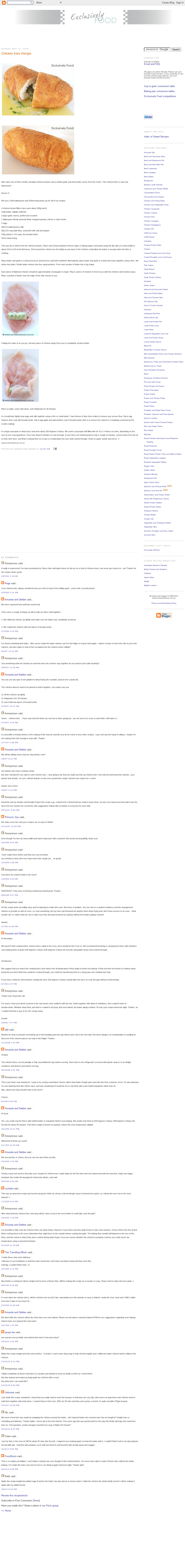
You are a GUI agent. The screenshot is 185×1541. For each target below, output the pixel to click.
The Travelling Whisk (16, 1252)
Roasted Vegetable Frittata (155, 462)
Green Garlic (149, 285)
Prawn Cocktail (150, 402)
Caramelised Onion (152, 193)
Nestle (146, 581)
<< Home (6, 1510)
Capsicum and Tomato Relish (156, 189)
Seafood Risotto (151, 474)
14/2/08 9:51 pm (9, 843)
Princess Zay (12, 817)
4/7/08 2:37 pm (9, 984)
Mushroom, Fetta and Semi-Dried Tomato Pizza (163, 362)
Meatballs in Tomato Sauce (155, 350)
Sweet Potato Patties (153, 503)
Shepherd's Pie (150, 478)
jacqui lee (10, 1332)
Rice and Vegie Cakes (153, 426)
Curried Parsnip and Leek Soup (157, 253)
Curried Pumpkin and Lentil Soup (158, 257)
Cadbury (147, 573)
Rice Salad (148, 430)
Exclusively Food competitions (160, 96)
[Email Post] (55, 448)
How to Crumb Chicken (153, 305)
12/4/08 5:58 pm (9, 863)
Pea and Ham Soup (152, 382)
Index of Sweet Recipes (156, 136)
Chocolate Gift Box (152, 550)
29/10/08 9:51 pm (10, 1070)
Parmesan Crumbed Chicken (156, 378)
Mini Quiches (149, 358)
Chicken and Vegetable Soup (156, 205)
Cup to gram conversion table (159, 86)
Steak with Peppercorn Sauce (156, 499)
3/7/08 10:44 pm (9, 926)
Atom (36, 1500)
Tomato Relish (150, 515)
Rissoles (147, 434)
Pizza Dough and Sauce (154, 386)
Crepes (147, 249)
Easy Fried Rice (150, 261)
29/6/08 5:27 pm (9, 895)
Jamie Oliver (149, 577)
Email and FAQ (152, 64)
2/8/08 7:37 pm (9, 1023)
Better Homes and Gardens (155, 569)
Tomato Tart (149, 519)
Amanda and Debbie (15, 599)
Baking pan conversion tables (159, 91)
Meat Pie (147, 346)
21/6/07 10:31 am (10, 706)
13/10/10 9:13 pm (10, 1361)
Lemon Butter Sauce (152, 342)
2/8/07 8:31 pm (9, 759)
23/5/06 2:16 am (9, 576)
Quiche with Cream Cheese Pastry (158, 422)
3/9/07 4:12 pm (9, 790)
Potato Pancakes (151, 390)
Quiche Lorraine (150, 418)
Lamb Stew (148, 330)
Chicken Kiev (149, 217)
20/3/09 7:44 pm (9, 1218)
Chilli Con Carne (150, 233)
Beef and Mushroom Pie (154, 160)
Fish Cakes (148, 265)
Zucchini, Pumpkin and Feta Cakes (158, 531)
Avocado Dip (149, 152)
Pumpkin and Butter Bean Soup (157, 410)
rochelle (9, 1188)
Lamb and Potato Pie (153, 322)
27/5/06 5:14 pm (9, 631)
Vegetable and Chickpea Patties (157, 523)
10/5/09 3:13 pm (9, 1269)
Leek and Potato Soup (153, 338)
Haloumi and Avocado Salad (156, 289)
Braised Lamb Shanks (153, 185)
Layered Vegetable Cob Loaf (156, 334)
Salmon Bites (149, 470)
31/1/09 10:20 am (10, 1145)
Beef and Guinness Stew (154, 156)
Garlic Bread (149, 269)
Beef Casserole (150, 169)
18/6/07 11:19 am (10, 667)
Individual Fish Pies (152, 314)
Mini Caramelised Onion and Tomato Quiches (163, 354)
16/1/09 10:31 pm (10, 1129)
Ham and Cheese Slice (153, 297)
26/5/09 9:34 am (9, 1285)
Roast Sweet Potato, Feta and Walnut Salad (162, 454)
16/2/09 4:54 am (9, 1181)
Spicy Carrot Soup (151, 482)
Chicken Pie (149, 229)
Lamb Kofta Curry (151, 326)
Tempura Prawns (151, 511)
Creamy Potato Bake (152, 245)
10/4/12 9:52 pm (9, 1449)
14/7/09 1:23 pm (9, 1325)
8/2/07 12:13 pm (9, 651)
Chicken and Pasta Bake (154, 201)
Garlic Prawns (149, 273)
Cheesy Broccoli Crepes (154, 197)
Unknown (9, 1392)
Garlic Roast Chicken (152, 277)
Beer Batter (149, 177)
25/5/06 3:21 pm (9, 593)
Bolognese (148, 181)
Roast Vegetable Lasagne (155, 458)
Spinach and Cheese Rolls (155, 486)
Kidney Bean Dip (151, 317)
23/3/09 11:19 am (10, 1245)
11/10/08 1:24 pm (10, 1043)
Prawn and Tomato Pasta (154, 398)
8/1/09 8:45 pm (9, 1101)
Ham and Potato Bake (153, 293)
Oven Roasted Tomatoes (154, 370)
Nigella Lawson (150, 585)
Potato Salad (149, 394)
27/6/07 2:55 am (9, 723)
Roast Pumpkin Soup (153, 450)
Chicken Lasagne (151, 221)
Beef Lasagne (150, 172)
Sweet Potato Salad (152, 507)
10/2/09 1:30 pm (9, 1161)
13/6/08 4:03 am (9, 879)
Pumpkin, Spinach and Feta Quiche (159, 414)
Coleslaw (147, 241)
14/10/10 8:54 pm (10, 1385)
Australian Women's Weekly (155, 565)
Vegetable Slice (150, 527)
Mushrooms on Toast (152, 366)
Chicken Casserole (152, 209)
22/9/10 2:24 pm (9, 1341)
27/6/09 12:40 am (10, 1305)
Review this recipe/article (14, 1495)
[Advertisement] (92, 36)
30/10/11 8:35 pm (10, 1429)
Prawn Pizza (149, 406)
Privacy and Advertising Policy (164, 603)
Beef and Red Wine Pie (154, 165)
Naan (146, 374)
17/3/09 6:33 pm (9, 1202)
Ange (7, 583)
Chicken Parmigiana (152, 225)
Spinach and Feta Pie (153, 491)
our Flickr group (50, 1505)
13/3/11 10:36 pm (10, 1405)
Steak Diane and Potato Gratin (157, 495)
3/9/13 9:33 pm (9, 1489)
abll (6, 1029)
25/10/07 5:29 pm (10, 810)
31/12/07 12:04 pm (11, 826)
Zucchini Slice (149, 535)
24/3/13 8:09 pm (9, 1469)
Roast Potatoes (150, 446)
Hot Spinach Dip (151, 301)
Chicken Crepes (150, 213)
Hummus (147, 310)
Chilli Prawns (149, 237)
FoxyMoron (11, 1456)
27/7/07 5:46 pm (9, 743)
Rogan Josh (149, 466)
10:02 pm (45, 449)
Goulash (147, 281)
